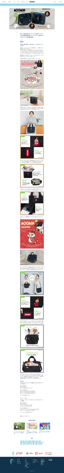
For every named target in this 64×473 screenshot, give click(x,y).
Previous (12, 453)
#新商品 (21, 442)
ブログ (25, 461)
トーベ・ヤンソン (35, 460)
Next (52, 453)
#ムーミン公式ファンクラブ (29, 442)
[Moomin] (32, 2)
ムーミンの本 (18, 461)
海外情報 (26, 465)
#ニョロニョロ (24, 442)
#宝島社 (21, 416)
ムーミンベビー (26, 462)
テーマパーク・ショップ (35, 461)
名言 (17, 462)
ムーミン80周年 (27, 467)
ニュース (14, 4)
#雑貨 (42, 442)
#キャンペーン (39, 442)
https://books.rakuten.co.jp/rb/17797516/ (30, 392)
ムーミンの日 (26, 464)
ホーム (10, 4)
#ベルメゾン (36, 442)
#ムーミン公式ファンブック (26, 416)
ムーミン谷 (18, 460)
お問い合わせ (42, 460)
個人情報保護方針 (43, 461)
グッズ (19, 4)
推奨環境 (42, 462)
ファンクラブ (42, 464)
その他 (25, 466)
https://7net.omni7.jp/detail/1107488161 (33, 409)
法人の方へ (34, 462)
